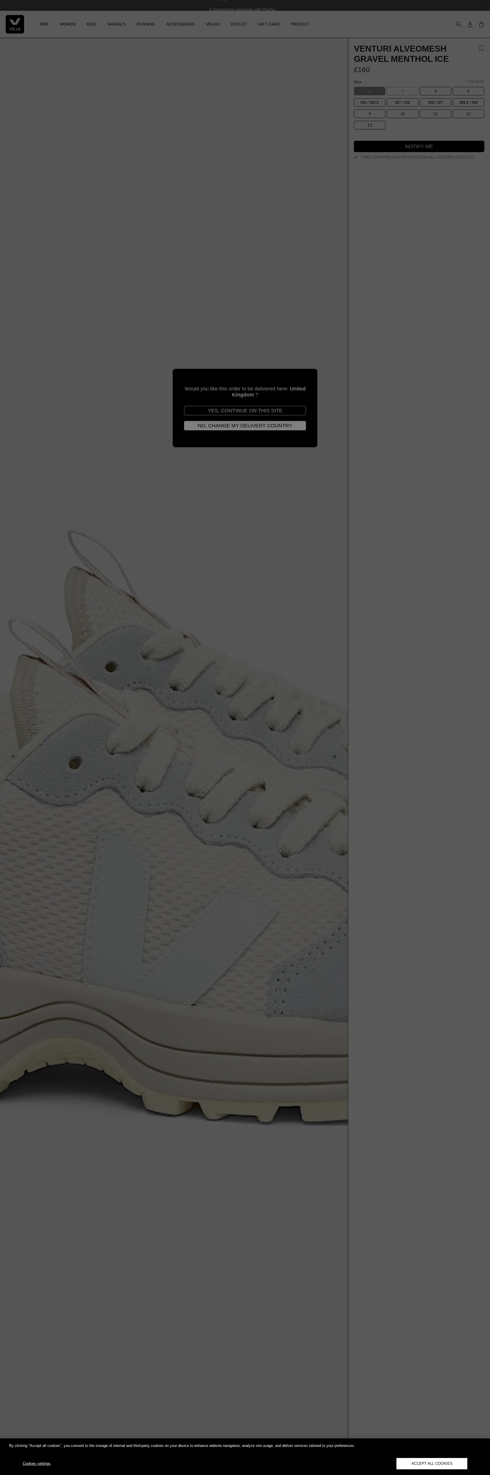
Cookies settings (37, 1463)
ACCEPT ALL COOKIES (432, 1463)
